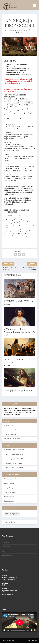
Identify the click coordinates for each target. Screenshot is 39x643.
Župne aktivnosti (9, 501)
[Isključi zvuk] (31, 630)
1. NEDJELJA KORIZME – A (18, 301)
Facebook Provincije (10, 434)
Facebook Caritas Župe (11, 430)
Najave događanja (9, 483)
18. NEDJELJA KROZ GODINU (13, 459)
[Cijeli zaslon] (34, 630)
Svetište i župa (32, 640)
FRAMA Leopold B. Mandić (12, 438)
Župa (3, 551)
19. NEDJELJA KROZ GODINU (13, 454)
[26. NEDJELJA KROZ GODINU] (19, 347)
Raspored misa (6, 546)
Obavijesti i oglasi (21, 30)
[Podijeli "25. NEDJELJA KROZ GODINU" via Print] (23, 255)
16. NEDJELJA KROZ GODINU (13, 467)
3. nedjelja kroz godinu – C (18, 390)
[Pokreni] (4, 630)
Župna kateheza (9, 496)
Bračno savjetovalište (10, 479)
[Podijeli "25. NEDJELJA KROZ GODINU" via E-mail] (19, 255)
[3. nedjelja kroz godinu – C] (19, 377)
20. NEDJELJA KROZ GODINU (14, 450)
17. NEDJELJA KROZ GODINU (13, 463)
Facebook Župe (9, 425)
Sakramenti (5, 542)
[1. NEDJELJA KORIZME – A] (19, 288)
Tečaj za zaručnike (10, 492)
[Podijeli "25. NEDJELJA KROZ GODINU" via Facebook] (16, 255)
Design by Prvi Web (8, 640)
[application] (19, 622)
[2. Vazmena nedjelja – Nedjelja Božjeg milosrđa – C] (19, 316)
